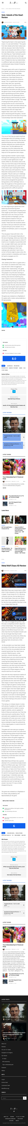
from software (19, 833)
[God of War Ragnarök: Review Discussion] (5, 504)
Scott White (9, 430)
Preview (16, 525)
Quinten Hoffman (8, 22)
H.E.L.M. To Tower (6, 1049)
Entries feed (5, 1082)
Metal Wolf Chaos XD (6, 835)
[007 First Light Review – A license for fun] (14, 425)
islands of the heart (13, 368)
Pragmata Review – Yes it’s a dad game (12, 436)
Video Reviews (17, 835)
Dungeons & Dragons (7, 1052)
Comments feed (6, 1085)
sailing (20, 368)
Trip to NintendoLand (7, 1064)
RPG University (6, 1061)
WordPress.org (5, 1088)
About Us (4, 1043)
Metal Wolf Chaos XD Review (14, 399)
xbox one (24, 835)
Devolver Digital (10, 833)
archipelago (10, 365)
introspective (5, 368)
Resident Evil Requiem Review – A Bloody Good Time (12, 444)
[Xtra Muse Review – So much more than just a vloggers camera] (7, 541)
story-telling (5, 370)
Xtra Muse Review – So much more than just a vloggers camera (7, 550)
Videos (3, 1070)
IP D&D (4, 1058)
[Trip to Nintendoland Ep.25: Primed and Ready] (14, 467)
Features (4, 1067)
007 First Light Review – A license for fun (13, 1017)
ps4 (12, 835)
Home (3, 8)
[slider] (7, 619)
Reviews (3, 12)
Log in (3, 1079)
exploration (16, 365)
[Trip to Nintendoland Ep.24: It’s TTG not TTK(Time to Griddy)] (5, 497)
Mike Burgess (8, 481)
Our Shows (4, 1055)
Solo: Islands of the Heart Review (14, 874)
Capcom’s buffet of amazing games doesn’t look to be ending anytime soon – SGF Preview (20, 530)
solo (24, 368)
